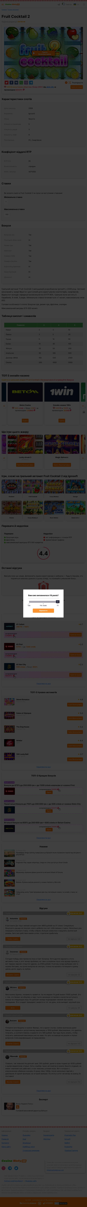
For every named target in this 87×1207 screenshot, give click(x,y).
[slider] (58, 601)
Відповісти (43, 610)
